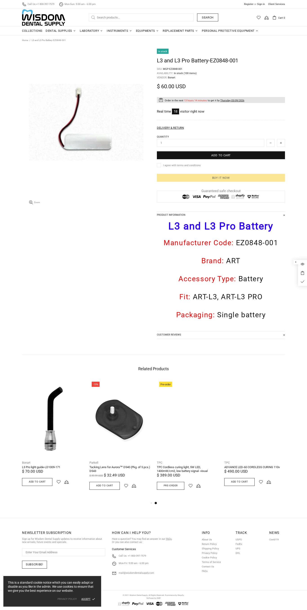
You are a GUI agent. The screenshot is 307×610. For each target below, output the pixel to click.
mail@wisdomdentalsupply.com (136, 572)
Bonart (26, 462)
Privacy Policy (209, 553)
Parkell (93, 462)
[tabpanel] (187, 439)
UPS (238, 548)
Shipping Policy (210, 548)
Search (208, 17)
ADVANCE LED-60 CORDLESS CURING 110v (252, 467)
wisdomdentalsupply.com (43, 17)
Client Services (276, 4)
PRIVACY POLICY (67, 599)
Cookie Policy (209, 557)
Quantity (163, 136)
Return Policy (209, 544)
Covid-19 (274, 539)
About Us (207, 539)
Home (25, 40)
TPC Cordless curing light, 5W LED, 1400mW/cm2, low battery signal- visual (182, 469)
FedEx (239, 544)
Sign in (261, 4)
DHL (238, 553)
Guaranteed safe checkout (221, 191)
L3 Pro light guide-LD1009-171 (41, 467)
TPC (159, 462)
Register (249, 4)
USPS (239, 539)
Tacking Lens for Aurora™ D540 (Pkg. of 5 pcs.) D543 (119, 469)
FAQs (169, 538)
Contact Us (208, 566)
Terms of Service (211, 562)
